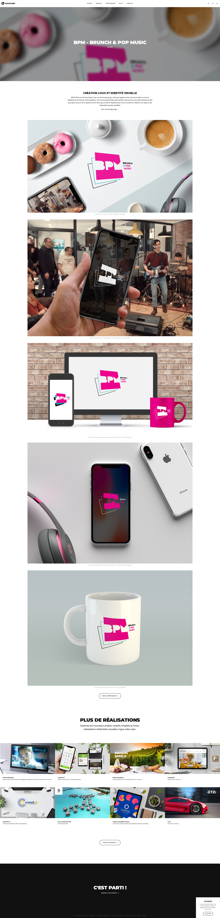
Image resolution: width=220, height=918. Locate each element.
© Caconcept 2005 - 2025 (81, 915)
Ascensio (213, 3)
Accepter (208, 913)
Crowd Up (6, 822)
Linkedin (120, 915)
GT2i (169, 822)
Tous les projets (217, 3)
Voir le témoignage (109, 109)
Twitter (126, 915)
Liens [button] (138, 915)
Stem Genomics (8, 777)
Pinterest (107, 915)
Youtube (113, 915)
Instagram (99, 915)
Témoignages (110, 3)
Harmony (171, 777)
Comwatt (61, 777)
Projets (99, 3)
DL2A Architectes (64, 822)
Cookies (143, 915)
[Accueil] (9, 3)
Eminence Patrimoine (208, 3)
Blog (121, 3)
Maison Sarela (118, 777)
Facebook (92, 915)
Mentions (133, 915)
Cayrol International (121, 822)
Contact (130, 3)
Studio (89, 3)
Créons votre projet (109, 893)
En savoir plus (208, 909)
